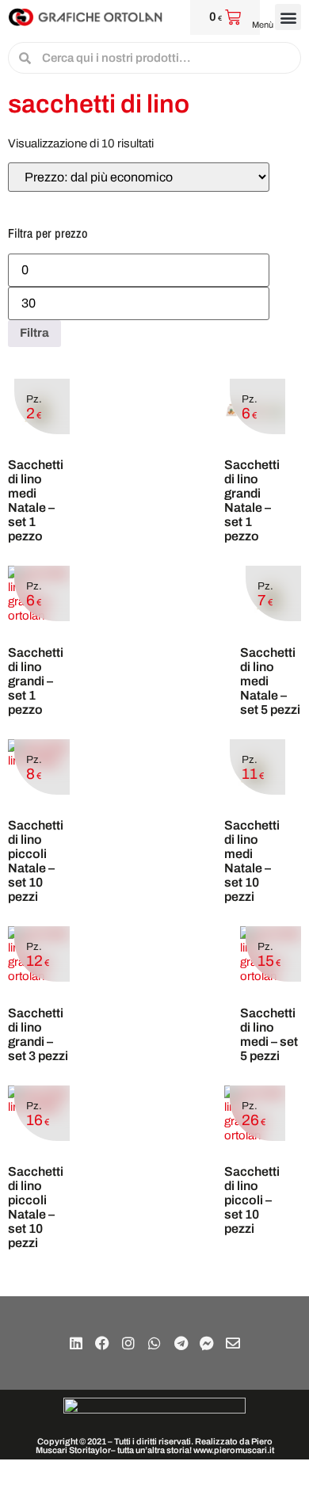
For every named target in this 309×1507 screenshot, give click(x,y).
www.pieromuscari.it (233, 1450)
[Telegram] (181, 1343)
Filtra (34, 332)
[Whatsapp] (154, 1343)
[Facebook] (102, 1343)
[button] (288, 17)
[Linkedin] (76, 1343)
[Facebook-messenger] (207, 1343)
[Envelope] (233, 1343)
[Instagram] (128, 1343)
